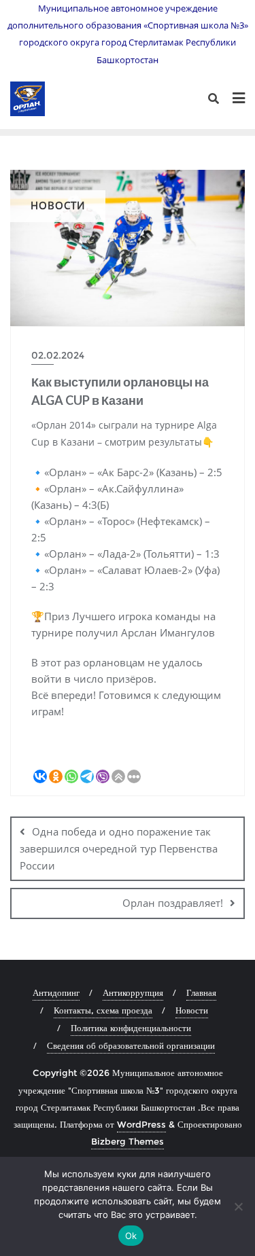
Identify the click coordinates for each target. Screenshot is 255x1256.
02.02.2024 (57, 355)
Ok (131, 1235)
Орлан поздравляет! (172, 903)
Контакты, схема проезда (103, 1010)
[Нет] (238, 1206)
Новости (191, 1010)
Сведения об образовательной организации (131, 1045)
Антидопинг (56, 992)
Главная (201, 992)
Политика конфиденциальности (131, 1027)
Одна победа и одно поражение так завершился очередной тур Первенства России (119, 848)
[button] (127, 759)
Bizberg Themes (127, 1141)
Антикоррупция (133, 992)
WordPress (141, 1124)
